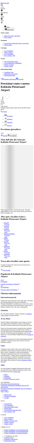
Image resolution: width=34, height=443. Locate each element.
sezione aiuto (16, 371)
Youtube (25, 433)
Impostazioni (10, 29)
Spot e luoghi (8, 37)
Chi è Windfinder (9, 54)
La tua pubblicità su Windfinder (13, 63)
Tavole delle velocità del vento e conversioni (16, 43)
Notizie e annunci (9, 64)
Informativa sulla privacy (11, 74)
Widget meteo (8, 45)
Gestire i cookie (8, 66)
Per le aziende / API (9, 55)
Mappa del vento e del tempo (12, 36)
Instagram (25, 431)
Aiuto (7, 27)
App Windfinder (8, 51)
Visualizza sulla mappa (9, 79)
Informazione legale (9, 75)
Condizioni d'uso (9, 72)
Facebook (20, 79)
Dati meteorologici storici (11, 61)
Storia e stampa (8, 52)
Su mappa (4, 111)
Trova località (6, 270)
